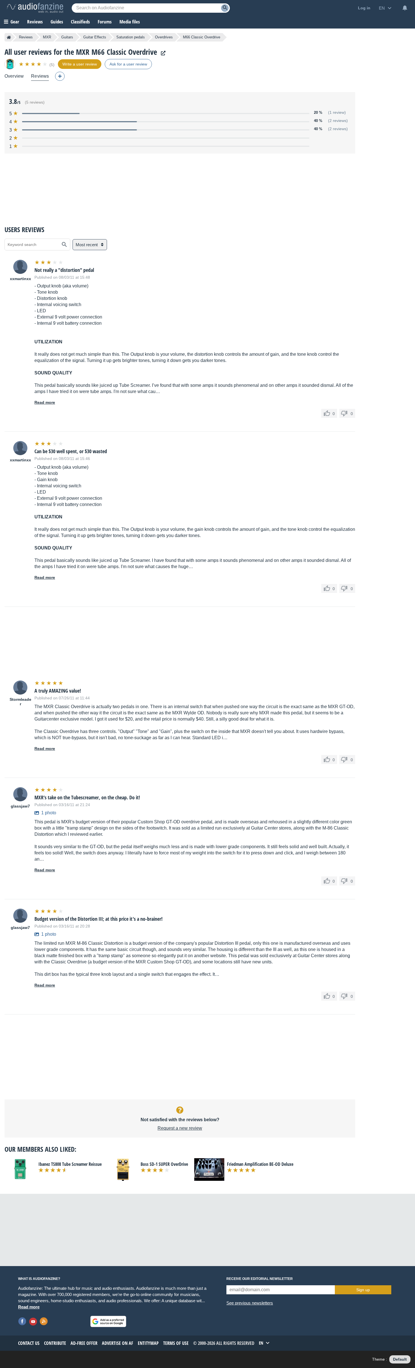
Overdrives (164, 37)
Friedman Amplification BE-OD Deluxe (260, 1164)
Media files (129, 21)
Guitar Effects (94, 37)
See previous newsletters (249, 1303)
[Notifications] (404, 8)
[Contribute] (60, 76)
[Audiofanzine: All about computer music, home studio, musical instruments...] (35, 8)
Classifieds (80, 21)
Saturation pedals (130, 37)
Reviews (35, 21)
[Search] (225, 8)
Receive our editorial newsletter (259, 1279)
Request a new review (180, 1128)
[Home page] (9, 37)
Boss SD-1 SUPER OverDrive (164, 1164)
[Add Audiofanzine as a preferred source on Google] (108, 1321)
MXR (47, 37)
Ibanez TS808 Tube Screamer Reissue (70, 1164)
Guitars (67, 37)
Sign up (363, 1290)
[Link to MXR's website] (161, 53)
